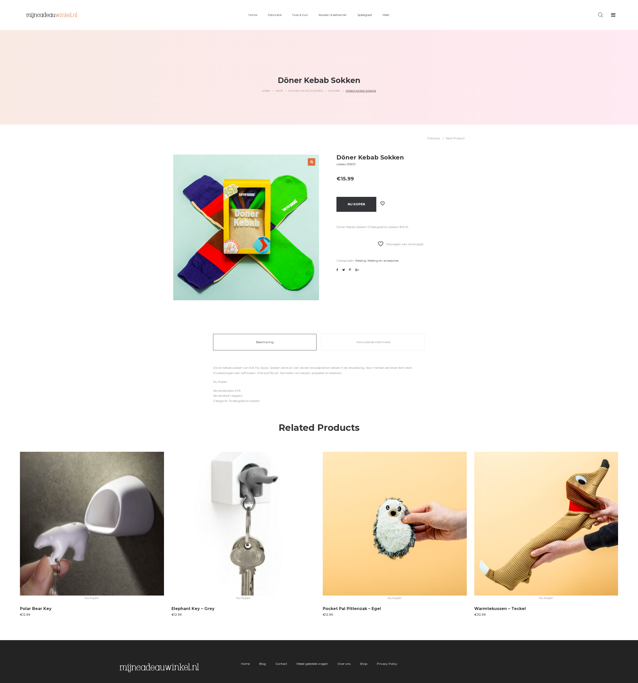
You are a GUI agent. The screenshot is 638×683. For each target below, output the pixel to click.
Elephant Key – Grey (193, 608)
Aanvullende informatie (373, 342)
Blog (262, 664)
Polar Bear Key (36, 608)
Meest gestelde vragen (312, 664)
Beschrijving (265, 342)
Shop (279, 90)
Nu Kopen (356, 204)
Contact (281, 664)
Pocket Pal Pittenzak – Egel (352, 608)
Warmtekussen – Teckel (500, 608)
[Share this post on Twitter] (343, 270)
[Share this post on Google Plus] (357, 270)
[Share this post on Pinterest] (350, 270)
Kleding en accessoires (305, 90)
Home (266, 90)
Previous (433, 138)
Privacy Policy (387, 664)
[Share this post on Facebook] (337, 270)
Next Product (455, 138)
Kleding (334, 90)
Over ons (343, 664)
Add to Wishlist (382, 203)
